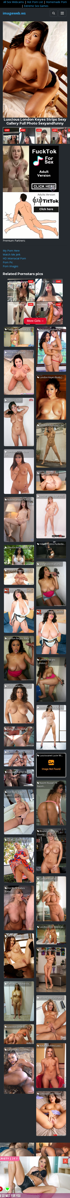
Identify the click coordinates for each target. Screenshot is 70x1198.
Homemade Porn (56, 2)
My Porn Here (11, 250)
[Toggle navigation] (62, 13)
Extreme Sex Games (36, 6)
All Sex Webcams (13, 2)
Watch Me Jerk (11, 254)
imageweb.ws (14, 13)
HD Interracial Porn (14, 258)
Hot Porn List (35, 2)
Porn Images (10, 266)
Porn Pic (8, 262)
